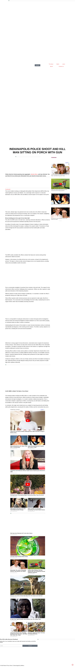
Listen (63, 64)
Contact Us (61, 66)
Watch (57, 64)
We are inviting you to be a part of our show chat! (17, 218)
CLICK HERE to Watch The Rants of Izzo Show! (16, 391)
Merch (51, 66)
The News (51, 64)
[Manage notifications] (72, 665)
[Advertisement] (37, 138)
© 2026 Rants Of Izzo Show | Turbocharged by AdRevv (12, 665)
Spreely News (34, 174)
